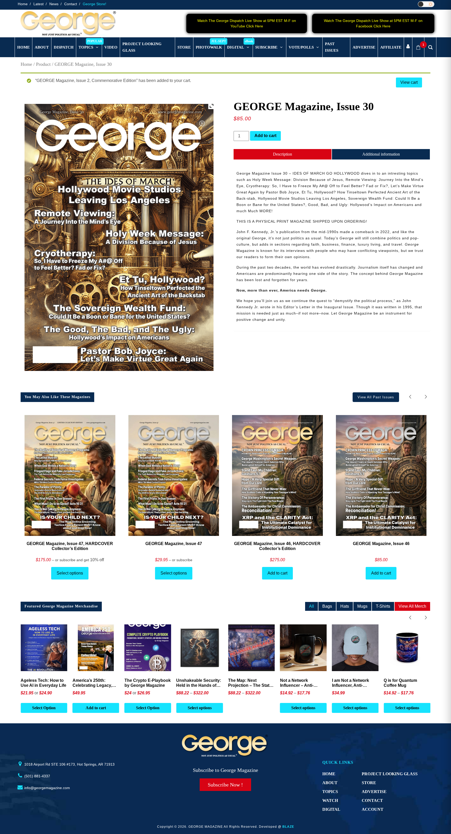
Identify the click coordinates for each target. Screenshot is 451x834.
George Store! (94, 4)
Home (23, 4)
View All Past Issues (376, 397)
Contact (70, 4)
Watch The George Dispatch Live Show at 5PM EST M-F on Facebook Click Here (373, 23)
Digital (331, 809)
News (53, 4)
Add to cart (265, 135)
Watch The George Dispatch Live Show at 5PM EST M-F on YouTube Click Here (246, 23)
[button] (425, 396)
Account (372, 809)
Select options (70, 573)
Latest (38, 4)
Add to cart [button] (44, 708)
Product (43, 64)
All (311, 606)
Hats (344, 606)
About (329, 782)
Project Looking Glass (390, 774)
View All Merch (412, 606)
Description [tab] (282, 154)
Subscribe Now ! (225, 785)
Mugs (362, 606)
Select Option (96, 708)
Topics (330, 791)
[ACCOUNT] (408, 47)
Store (369, 782)
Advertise (374, 791)
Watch (330, 800)
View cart (409, 82)
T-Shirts (383, 606)
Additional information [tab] (381, 154)
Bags (327, 606)
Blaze (288, 827)
